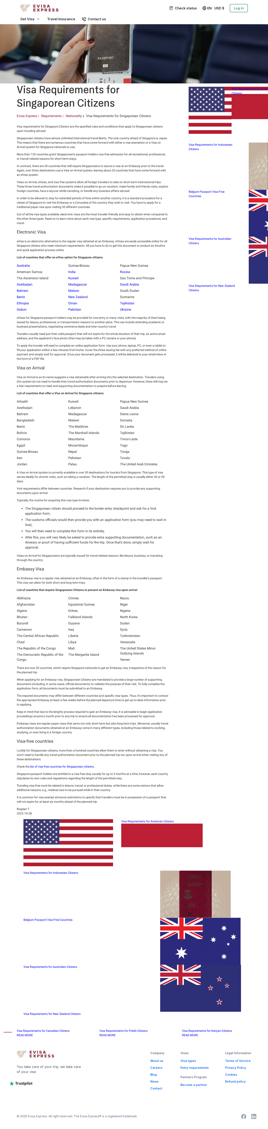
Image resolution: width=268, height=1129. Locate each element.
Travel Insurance (61, 19)
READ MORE (25, 1035)
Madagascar (77, 284)
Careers (156, 1067)
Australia (23, 266)
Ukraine (125, 309)
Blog (153, 1074)
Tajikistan (127, 303)
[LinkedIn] (253, 1116)
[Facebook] (243, 1116)
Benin (21, 297)
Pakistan (74, 309)
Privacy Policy (235, 1067)
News (154, 1081)
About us (156, 1061)
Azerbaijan (24, 284)
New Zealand (78, 297)
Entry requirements (194, 1067)
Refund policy (235, 1081)
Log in (239, 8)
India (72, 272)
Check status (186, 8)
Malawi (73, 291)
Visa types (188, 1061)
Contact (156, 1088)
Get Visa (27, 19)
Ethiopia (23, 303)
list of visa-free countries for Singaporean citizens (62, 766)
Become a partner (193, 1085)
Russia (125, 272)
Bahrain (22, 291)
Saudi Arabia (129, 284)
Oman (72, 303)
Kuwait (73, 278)
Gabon (22, 309)
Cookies (231, 1074)
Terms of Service (238, 1061)
